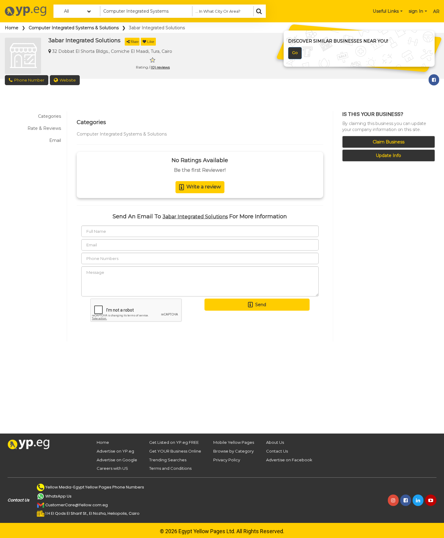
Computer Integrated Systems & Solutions (74, 27)
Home (11, 27)
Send (260, 304)
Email (55, 140)
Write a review (203, 187)
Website (68, 80)
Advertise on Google (117, 459)
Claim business (388, 142)
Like (150, 41)
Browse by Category (233, 451)
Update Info (388, 155)
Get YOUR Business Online (175, 451)
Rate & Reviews (44, 128)
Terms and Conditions (170, 468)
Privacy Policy (226, 459)
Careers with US (112, 468)
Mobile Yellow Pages (233, 442)
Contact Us (277, 451)
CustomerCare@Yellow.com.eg (76, 505)
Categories (49, 116)
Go (295, 52)
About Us (275, 442)
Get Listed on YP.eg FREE (174, 442)
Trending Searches (167, 459)
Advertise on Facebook (289, 459)
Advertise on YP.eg (115, 451)
